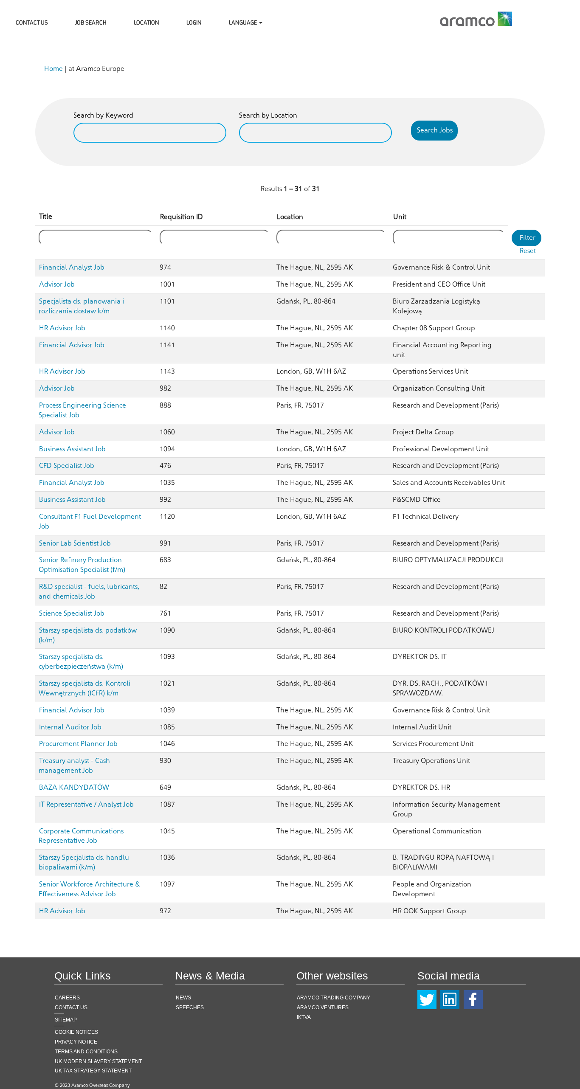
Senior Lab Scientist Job (75, 543)
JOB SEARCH (91, 22)
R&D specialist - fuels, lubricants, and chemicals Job (89, 591)
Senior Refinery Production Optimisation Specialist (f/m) (82, 565)
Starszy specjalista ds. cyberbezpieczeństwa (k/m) (81, 661)
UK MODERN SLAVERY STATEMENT (98, 1061)
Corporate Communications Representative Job (81, 836)
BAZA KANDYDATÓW (74, 787)
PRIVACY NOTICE (76, 1042)
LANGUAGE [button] (243, 22)
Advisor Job (57, 284)
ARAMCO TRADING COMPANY (333, 998)
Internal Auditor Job (70, 727)
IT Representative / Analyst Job (86, 804)
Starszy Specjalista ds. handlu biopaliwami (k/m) (84, 862)
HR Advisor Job (62, 328)
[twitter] (426, 999)
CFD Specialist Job (66, 465)
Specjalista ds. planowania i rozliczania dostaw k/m (81, 306)
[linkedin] (449, 999)
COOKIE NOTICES (76, 1032)
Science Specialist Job (71, 613)
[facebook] (473, 999)
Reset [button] (528, 251)
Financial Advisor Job (71, 345)
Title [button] (45, 216)
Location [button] (290, 217)
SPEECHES (190, 1007)
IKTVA (304, 1017)
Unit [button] (399, 217)
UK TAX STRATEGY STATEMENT (93, 1071)
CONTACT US (32, 22)
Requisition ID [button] (181, 217)
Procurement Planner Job (78, 744)
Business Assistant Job (72, 449)
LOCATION (146, 22)
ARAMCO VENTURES (323, 1007)
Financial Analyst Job (71, 267)
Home (53, 69)
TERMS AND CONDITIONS (86, 1052)
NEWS (183, 998)
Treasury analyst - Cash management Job (74, 765)
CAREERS (67, 998)
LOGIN (194, 22)
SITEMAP (66, 1020)
